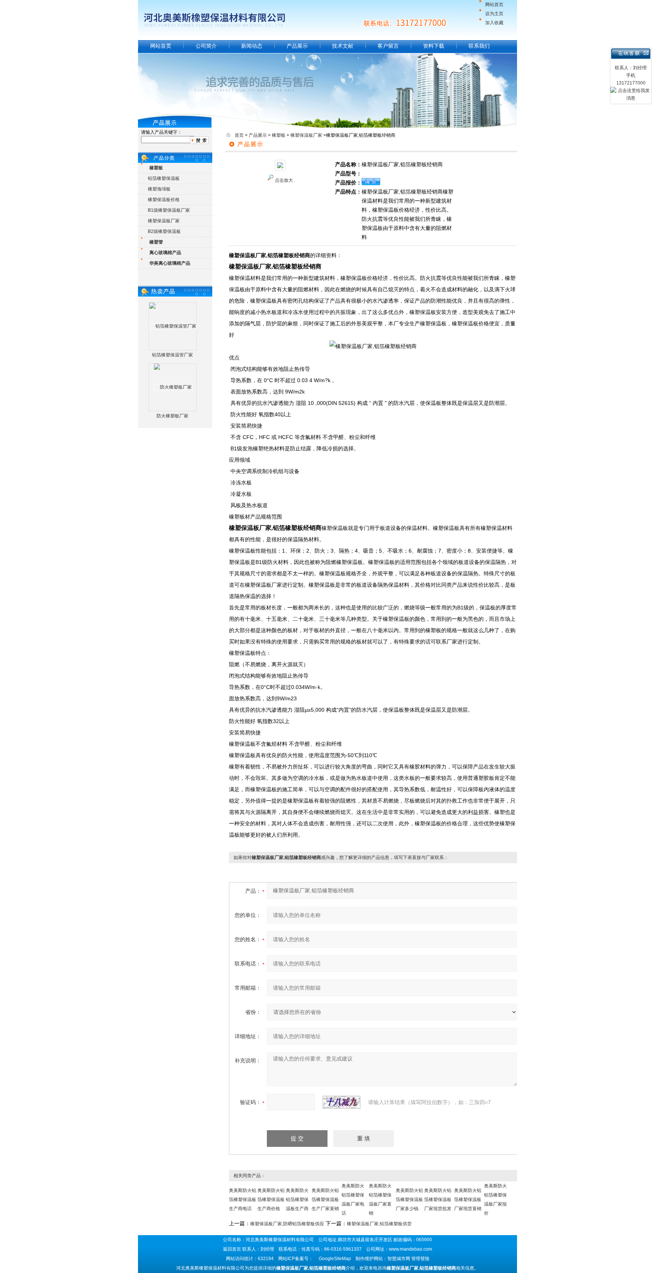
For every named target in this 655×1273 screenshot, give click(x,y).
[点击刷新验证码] (341, 1102)
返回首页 (232, 1249)
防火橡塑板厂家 (172, 416)
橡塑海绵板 (159, 189)
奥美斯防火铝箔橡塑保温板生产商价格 (271, 1199)
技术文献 (342, 46)
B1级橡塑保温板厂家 (169, 210)
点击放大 (284, 180)
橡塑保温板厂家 (164, 220)
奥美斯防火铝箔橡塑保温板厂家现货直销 (467, 1199)
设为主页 (494, 13)
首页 (239, 135)
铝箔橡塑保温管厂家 (172, 355)
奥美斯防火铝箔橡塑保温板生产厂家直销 (325, 1199)
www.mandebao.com (410, 1249)
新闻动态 (251, 46)
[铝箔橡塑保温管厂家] (173, 326)
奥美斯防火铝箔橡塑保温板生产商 (297, 1199)
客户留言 (388, 46)
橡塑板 (278, 135)
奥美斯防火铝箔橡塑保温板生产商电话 (242, 1199)
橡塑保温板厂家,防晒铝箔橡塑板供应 (287, 1223)
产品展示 (297, 46)
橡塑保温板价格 (164, 199)
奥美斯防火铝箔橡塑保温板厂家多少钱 (409, 1199)
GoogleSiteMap (335, 1258)
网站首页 (494, 4)
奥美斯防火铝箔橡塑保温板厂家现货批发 (437, 1199)
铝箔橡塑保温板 (164, 178)
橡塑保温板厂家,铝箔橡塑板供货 (379, 1223)
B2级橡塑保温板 (164, 231)
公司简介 (206, 46)
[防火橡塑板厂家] (173, 387)
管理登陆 (420, 1258)
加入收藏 (494, 22)
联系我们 (479, 46)
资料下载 (433, 46)
